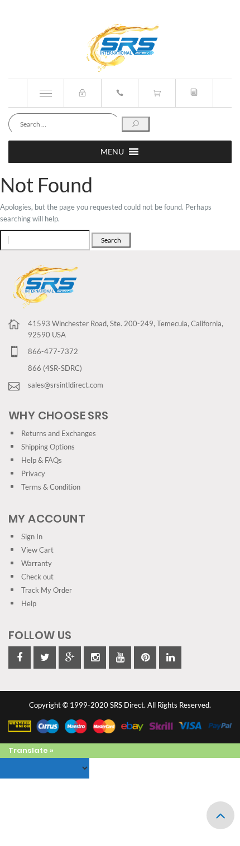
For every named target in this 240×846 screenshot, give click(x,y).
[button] (112, 152)
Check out (37, 576)
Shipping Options (48, 446)
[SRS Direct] (120, 48)
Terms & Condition (50, 486)
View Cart (37, 549)
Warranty (36, 563)
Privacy (33, 473)
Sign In (31, 536)
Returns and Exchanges (58, 433)
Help (28, 603)
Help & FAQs (41, 460)
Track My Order (46, 590)
